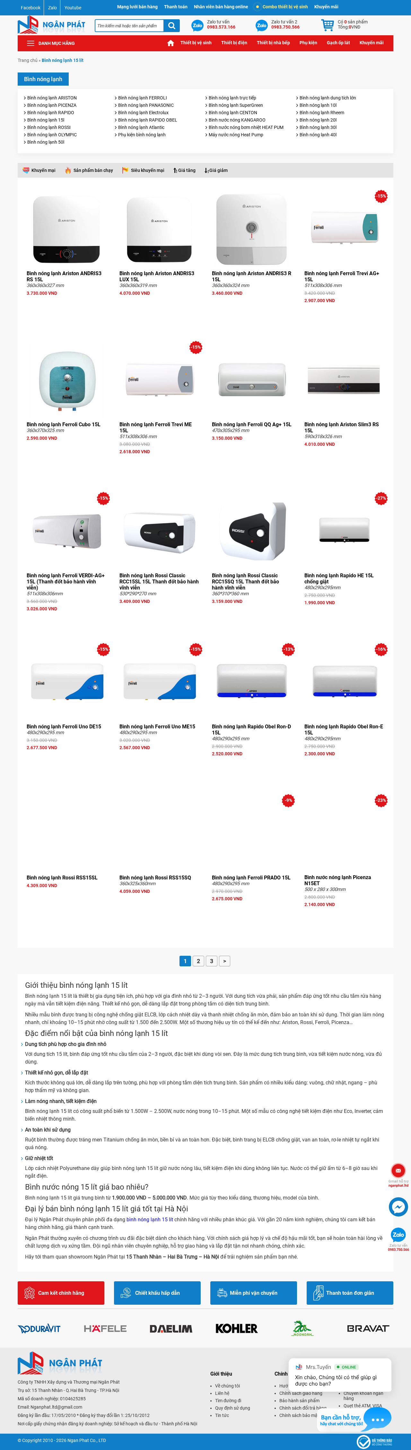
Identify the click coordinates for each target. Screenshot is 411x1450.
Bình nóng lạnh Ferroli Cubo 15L (64, 424)
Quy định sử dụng (232, 1408)
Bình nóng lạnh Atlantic (141, 127)
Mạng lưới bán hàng (137, 6)
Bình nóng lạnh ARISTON (52, 97)
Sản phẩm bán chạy (93, 170)
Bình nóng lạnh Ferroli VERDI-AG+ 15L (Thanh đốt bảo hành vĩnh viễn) (66, 581)
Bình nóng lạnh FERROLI (142, 97)
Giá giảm (218, 170)
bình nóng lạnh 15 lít (149, 1220)
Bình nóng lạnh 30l (318, 127)
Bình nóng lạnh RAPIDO (50, 112)
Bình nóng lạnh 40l (318, 134)
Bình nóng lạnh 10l (318, 105)
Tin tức (222, 1415)
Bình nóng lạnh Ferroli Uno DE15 (64, 727)
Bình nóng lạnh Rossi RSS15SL (62, 878)
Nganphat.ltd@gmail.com (56, 1407)
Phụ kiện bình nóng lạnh (142, 134)
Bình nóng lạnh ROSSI (49, 127)
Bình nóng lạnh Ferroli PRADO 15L (251, 878)
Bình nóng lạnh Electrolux (143, 112)
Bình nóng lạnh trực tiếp (232, 97)
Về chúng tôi (227, 1385)
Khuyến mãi (326, 6)
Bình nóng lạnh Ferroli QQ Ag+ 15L (252, 424)
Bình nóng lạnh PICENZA (51, 105)
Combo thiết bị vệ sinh (285, 6)
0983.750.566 (398, 1247)
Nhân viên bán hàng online (221, 6)
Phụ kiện (308, 42)
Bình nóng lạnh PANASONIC (146, 105)
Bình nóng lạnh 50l (45, 142)
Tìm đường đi (228, 1400)
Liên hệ (222, 1393)
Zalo (52, 7)
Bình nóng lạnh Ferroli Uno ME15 (157, 727)
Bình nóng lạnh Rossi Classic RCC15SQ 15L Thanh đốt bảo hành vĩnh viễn (245, 581)
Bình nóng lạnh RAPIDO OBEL (147, 120)
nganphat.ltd (398, 1183)
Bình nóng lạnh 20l (318, 120)
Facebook (30, 7)
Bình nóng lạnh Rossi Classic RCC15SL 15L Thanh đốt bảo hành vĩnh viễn (159, 581)
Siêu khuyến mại (147, 170)
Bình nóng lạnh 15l (45, 120)
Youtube (73, 7)
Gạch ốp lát (338, 42)
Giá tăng (187, 170)
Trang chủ (171, 42)
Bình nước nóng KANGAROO (237, 120)
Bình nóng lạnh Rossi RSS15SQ (155, 878)
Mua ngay (67, 304)
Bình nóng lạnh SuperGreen (236, 105)
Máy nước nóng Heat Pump (236, 134)
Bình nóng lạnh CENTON (233, 112)
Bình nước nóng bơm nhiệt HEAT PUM (246, 127)
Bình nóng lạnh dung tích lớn (328, 97)
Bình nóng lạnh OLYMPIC (52, 134)
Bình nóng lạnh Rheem (322, 112)
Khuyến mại (43, 170)
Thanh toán (176, 6)
